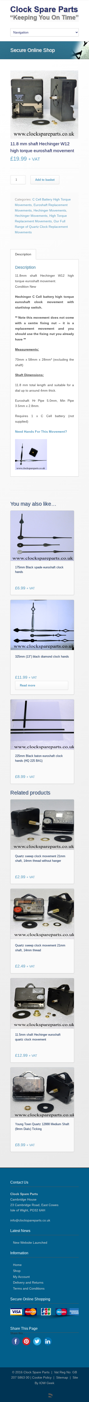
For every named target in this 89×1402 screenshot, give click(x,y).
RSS (47, 1392)
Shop (17, 1271)
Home (17, 1265)
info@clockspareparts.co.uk (30, 1220)
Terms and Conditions (28, 1288)
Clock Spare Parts (37, 1372)
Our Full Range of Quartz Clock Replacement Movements (41, 226)
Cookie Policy (42, 1377)
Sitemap (62, 1377)
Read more (27, 685)
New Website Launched (30, 1242)
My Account (21, 1277)
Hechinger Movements (50, 210)
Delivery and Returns (28, 1282)
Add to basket (45, 179)
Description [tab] (23, 254)
